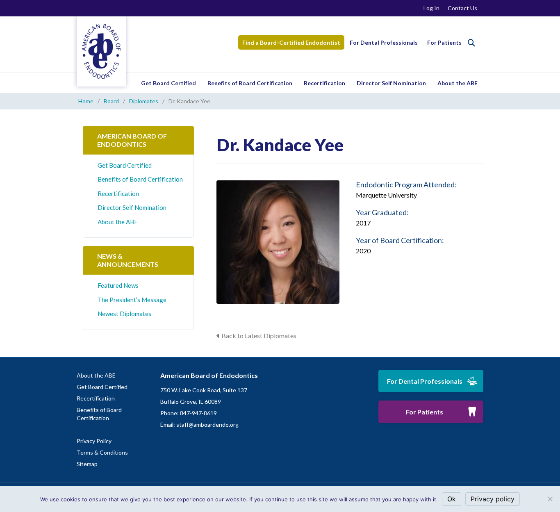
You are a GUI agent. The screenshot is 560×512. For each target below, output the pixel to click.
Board (111, 101)
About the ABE (457, 83)
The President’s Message (132, 299)
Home (85, 101)
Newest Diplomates (124, 313)
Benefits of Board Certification (249, 83)
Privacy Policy (94, 440)
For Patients (444, 42)
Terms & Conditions (102, 452)
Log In (431, 8)
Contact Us (462, 8)
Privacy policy (492, 499)
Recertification (324, 83)
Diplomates (143, 101)
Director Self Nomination (391, 83)
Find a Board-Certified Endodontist (291, 42)
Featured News (118, 285)
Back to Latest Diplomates (258, 335)
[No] (550, 499)
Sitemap (87, 463)
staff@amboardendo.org (207, 424)
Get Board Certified (168, 83)
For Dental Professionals (384, 42)
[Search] (471, 42)
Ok (451, 499)
